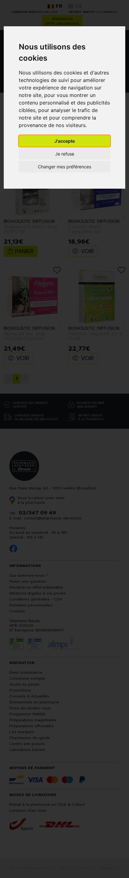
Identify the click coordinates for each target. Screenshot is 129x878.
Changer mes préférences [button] (64, 166)
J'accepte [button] (64, 141)
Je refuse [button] (64, 153)
